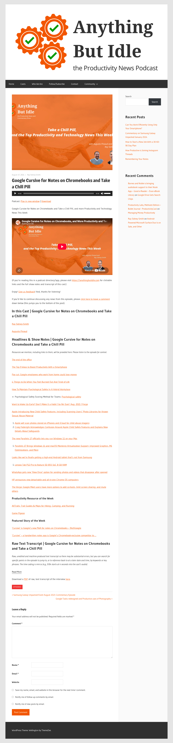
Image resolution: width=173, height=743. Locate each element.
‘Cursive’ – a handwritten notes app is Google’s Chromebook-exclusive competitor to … (54, 535)
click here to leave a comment (95, 299)
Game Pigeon (18, 513)
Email (15, 673)
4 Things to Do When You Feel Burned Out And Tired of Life (41, 382)
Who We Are (37, 84)
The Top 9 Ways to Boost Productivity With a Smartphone (39, 367)
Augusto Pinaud (19, 331)
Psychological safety (71, 396)
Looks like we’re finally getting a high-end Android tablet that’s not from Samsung (52, 457)
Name (15, 665)
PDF (26, 579)
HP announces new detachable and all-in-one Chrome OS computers (45, 479)
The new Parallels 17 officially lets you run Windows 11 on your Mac (44, 438)
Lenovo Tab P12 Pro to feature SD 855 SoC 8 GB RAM (41, 464)
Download (46, 201)
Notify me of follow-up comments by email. (34, 697)
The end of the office (22, 359)
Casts (23, 84)
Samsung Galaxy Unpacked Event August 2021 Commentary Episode (44, 595)
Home (11, 84)
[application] (62, 193)
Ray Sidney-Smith (34, 175)
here (68, 579)
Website (15, 682)
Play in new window (30, 201)
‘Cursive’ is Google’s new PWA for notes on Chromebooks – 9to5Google (46, 528)
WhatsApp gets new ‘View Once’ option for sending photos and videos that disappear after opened (59, 472)
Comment (17, 623)
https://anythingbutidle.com (85, 280)
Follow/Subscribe (57, 84)
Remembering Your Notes (136, 159)
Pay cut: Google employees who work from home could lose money (44, 374)
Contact (74, 84)
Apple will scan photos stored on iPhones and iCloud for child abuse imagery (52, 423)
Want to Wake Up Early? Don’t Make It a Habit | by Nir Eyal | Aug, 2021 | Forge (50, 404)
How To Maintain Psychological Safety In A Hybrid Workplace (41, 389)
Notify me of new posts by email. (29, 704)
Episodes (17, 587)
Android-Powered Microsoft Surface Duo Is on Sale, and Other (144, 222)
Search (128, 96)
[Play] (15, 193)
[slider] (107, 193)
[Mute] (102, 193)
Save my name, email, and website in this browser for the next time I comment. (50, 690)
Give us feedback (26, 291)
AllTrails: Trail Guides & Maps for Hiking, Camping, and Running (43, 505)
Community (90, 84)
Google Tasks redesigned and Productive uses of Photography (83, 598)
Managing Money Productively (141, 212)
